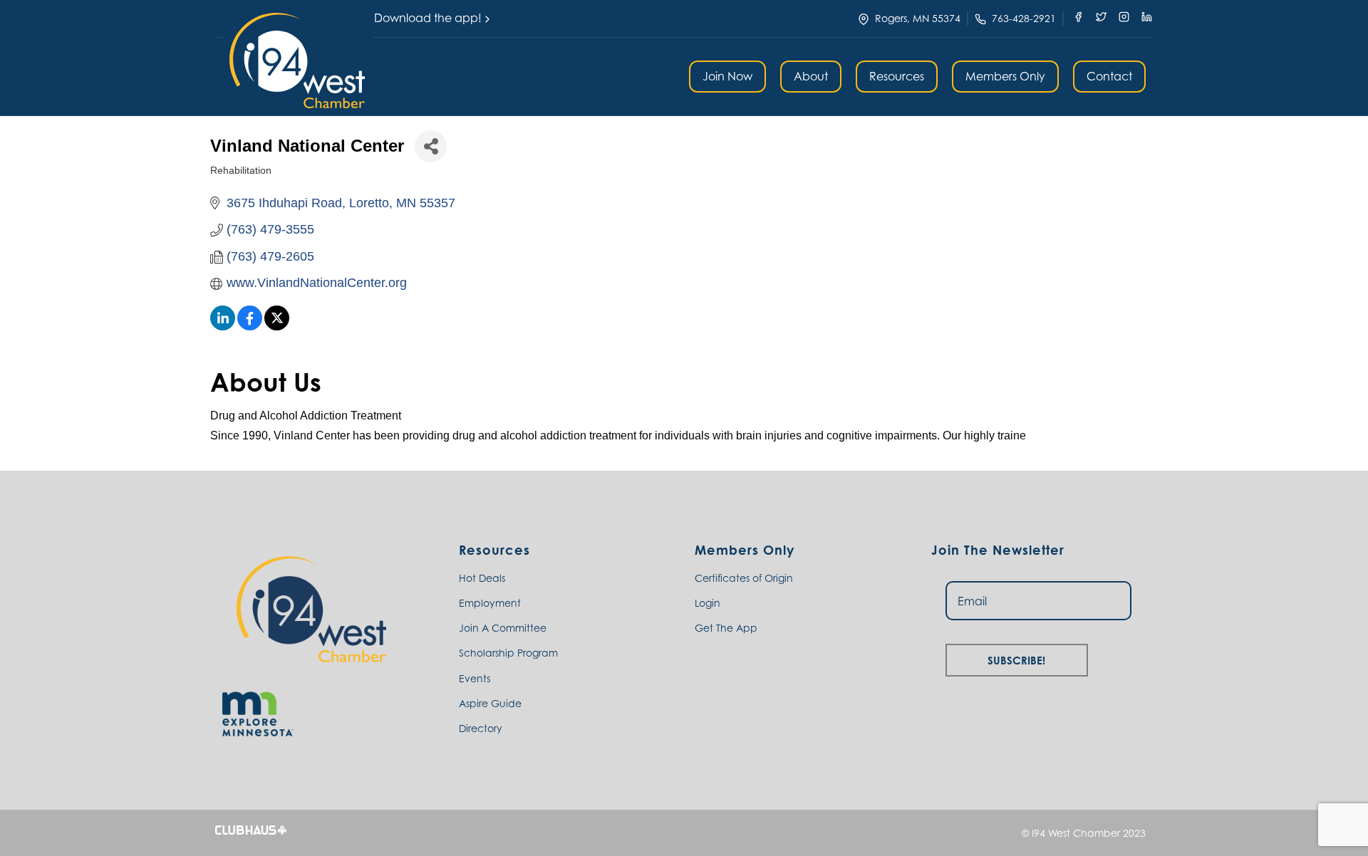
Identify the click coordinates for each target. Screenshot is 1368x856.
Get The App (726, 628)
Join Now (727, 76)
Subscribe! (1016, 658)
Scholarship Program (508, 653)
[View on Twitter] (276, 326)
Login (707, 603)
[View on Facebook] (249, 326)
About (811, 76)
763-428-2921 (1024, 18)
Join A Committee (502, 628)
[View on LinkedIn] (222, 326)
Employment (490, 603)
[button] (297, 60)
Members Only (1005, 76)
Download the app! (428, 18)
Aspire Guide (490, 703)
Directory (480, 728)
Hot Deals (482, 578)
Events (474, 678)
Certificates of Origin (744, 578)
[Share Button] (431, 146)
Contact (1109, 76)
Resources (896, 76)
